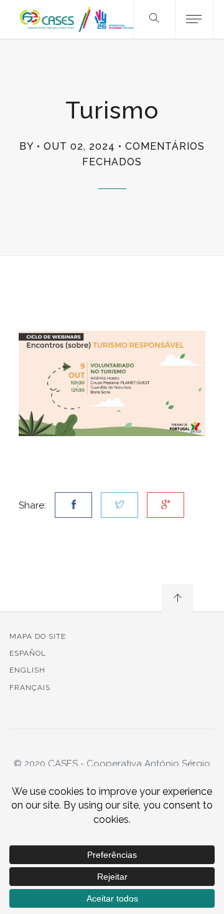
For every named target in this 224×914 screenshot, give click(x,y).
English (27, 670)
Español (27, 653)
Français (29, 687)
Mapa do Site (37, 636)
